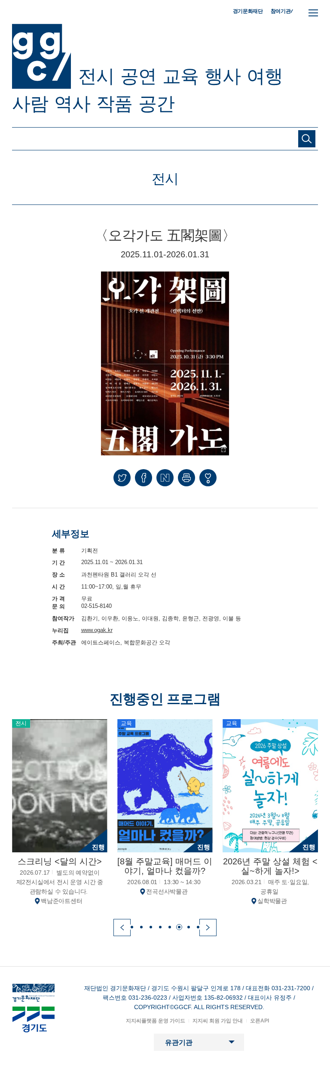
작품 (114, 103)
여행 (265, 76)
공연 (138, 76)
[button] (122, 927)
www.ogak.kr (97, 630)
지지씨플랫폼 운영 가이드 (155, 1021)
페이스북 (143, 477)
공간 (156, 103)
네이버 (165, 477)
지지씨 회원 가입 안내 (217, 1021)
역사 (72, 103)
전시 (96, 76)
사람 (30, 103)
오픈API (259, 1021)
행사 (223, 76)
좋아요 (208, 481)
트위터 (122, 477)
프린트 (186, 477)
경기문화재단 (248, 11)
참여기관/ (282, 11)
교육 (180, 76)
